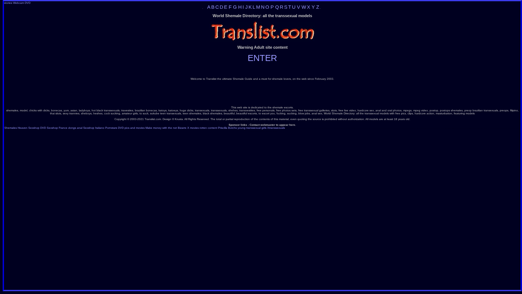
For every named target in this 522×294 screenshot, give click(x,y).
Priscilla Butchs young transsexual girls (242, 127)
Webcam (18, 2)
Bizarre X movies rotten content (197, 127)
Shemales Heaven (15, 127)
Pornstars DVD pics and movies (125, 127)
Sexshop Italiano (93, 127)
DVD (27, 2)
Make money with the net (161, 127)
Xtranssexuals (276, 127)
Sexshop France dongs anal (64, 127)
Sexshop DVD (37, 127)
